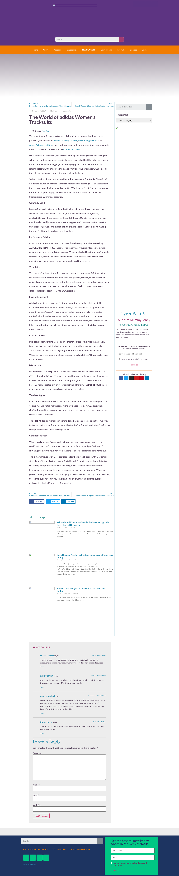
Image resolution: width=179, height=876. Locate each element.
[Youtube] (136, 378)
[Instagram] (131, 378)
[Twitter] (126, 378)
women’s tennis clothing (40, 145)
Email (36, 795)
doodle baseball (47, 696)
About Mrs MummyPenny (35, 849)
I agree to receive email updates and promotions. (129, 864)
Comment (38, 753)
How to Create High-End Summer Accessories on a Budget (82, 589)
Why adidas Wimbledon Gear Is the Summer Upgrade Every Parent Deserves (83, 523)
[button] (36, 501)
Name (36, 785)
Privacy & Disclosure (80, 849)
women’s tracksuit (72, 149)
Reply (42, 667)
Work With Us (59, 849)
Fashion (45, 131)
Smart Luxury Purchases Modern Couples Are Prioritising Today (85, 556)
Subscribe (134, 365)
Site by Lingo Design (29, 864)
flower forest (46, 722)
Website (37, 805)
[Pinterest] (141, 378)
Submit (116, 870)
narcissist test (46, 676)
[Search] (121, 39)
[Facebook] (121, 378)
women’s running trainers (65, 140)
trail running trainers (88, 140)
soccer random (47, 655)
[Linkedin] (147, 378)
